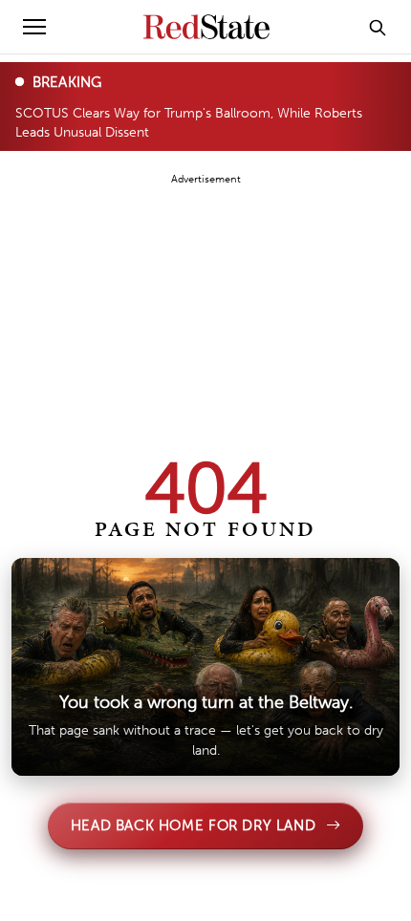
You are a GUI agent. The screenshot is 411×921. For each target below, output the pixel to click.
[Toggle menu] (34, 27)
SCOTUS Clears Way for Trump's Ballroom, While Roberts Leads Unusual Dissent (188, 121)
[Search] (377, 27)
